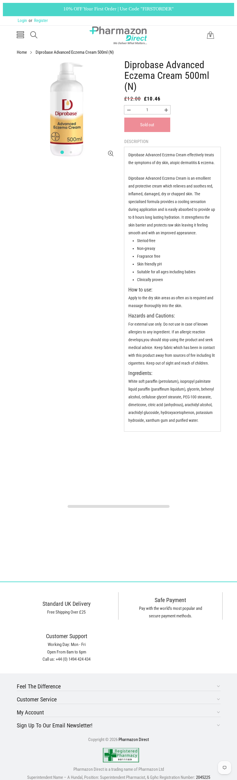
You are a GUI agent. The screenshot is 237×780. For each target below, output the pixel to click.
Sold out (147, 124)
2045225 (203, 777)
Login (22, 20)
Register (38, 20)
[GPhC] (121, 755)
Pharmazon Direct (133, 739)
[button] (20, 35)
